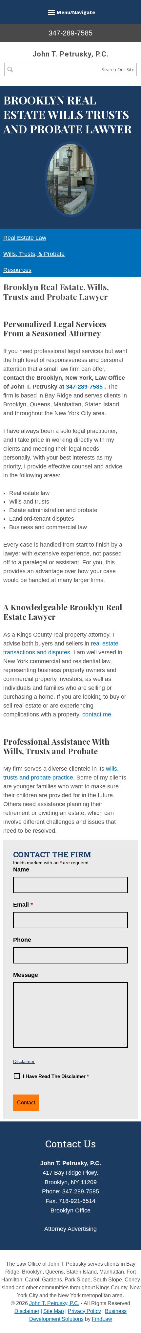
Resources (17, 270)
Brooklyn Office (70, 1210)
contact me (96, 714)
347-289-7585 (70, 33)
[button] (70, 12)
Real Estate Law (24, 238)
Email (23, 904)
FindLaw (102, 1319)
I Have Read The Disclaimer (56, 1076)
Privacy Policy (84, 1311)
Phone (22, 940)
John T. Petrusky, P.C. (70, 54)
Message (25, 975)
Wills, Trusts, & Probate (34, 254)
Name (21, 869)
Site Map (53, 1311)
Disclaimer (24, 1061)
